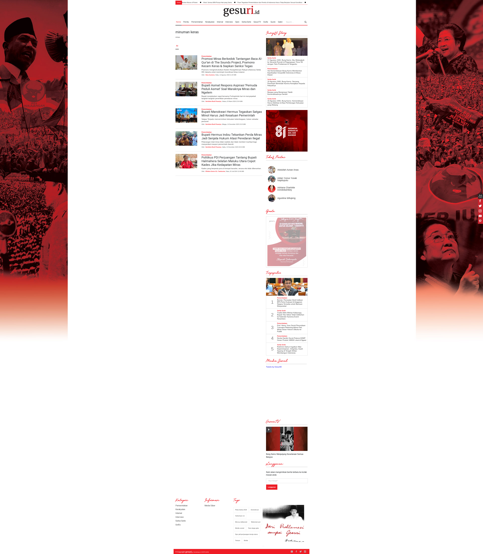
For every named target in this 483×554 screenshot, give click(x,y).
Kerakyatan (209, 22)
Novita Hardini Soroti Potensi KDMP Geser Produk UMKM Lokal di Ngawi (291, 339)
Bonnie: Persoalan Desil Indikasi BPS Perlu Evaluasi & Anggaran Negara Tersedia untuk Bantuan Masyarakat (290, 303)
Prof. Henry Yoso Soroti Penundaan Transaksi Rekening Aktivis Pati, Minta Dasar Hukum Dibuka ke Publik (291, 328)
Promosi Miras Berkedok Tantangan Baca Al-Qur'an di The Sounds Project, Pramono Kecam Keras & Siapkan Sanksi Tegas (232, 62)
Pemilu (186, 22)
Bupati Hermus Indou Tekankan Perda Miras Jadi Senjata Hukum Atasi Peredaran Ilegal (232, 136)
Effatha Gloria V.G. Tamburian (215, 171)
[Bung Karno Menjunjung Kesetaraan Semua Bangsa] (287, 439)
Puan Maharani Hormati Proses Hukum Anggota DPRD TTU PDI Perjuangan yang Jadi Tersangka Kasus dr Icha (291, 2)
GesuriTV (257, 22)
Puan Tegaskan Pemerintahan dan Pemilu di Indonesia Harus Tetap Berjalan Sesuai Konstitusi (215, 2)
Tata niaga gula (253, 528)
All (177, 46)
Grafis (265, 22)
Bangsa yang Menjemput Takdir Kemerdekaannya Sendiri (280, 93)
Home (178, 22)
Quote (273, 22)
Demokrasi (255, 510)
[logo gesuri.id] (241, 11)
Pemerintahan (197, 22)
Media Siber (210, 505)
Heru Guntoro (210, 75)
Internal (220, 22)
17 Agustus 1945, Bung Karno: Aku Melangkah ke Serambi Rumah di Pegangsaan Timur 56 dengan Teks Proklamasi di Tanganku (285, 62)
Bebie (246, 540)
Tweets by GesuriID (274, 367)
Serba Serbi (246, 22)
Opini (237, 22)
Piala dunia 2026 (241, 510)
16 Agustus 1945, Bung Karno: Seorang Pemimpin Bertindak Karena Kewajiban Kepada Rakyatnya (286, 83)
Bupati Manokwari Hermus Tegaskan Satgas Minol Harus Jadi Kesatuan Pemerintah (232, 113)
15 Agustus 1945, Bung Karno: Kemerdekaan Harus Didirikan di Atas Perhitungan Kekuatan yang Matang (285, 103)
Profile (280, 46)
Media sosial (239, 528)
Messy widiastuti (241, 522)
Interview (229, 22)
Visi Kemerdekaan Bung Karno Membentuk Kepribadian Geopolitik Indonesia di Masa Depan (284, 73)
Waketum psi (255, 522)
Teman (237, 540)
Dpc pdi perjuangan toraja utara (246, 534)
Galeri (280, 22)
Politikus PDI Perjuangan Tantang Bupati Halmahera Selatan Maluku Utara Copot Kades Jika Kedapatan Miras (229, 161)
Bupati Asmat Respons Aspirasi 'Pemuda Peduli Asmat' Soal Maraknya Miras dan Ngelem (229, 89)
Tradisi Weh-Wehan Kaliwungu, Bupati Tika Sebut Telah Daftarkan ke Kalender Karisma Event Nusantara (290, 316)
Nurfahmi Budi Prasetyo (213, 101)
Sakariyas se (240, 516)
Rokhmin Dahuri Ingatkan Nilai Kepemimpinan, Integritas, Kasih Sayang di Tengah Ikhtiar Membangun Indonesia (290, 350)
